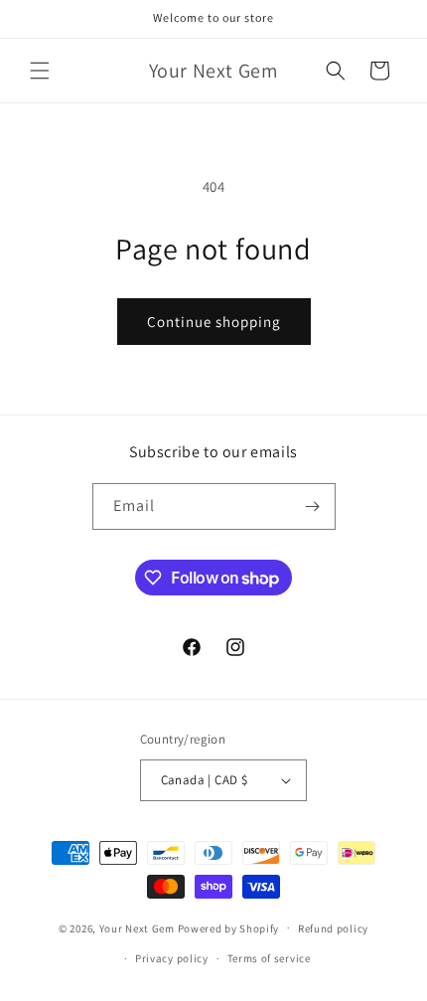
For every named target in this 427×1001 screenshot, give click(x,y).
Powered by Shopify (229, 927)
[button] (40, 70)
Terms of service (269, 958)
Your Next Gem (137, 927)
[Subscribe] (313, 506)
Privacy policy (172, 958)
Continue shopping (214, 321)
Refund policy (333, 928)
